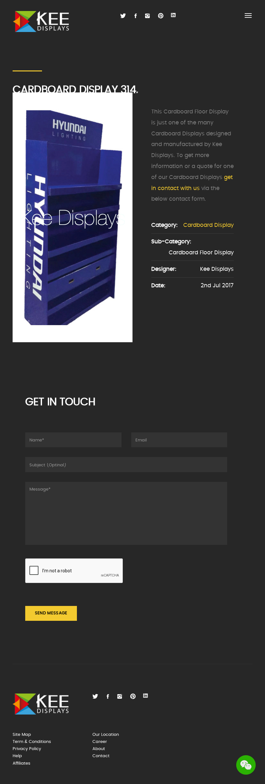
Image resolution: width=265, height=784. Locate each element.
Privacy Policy (27, 749)
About (98, 749)
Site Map (22, 735)
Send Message (51, 613)
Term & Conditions (32, 742)
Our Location (105, 735)
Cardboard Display (208, 225)
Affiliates (21, 763)
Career (99, 742)
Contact (101, 756)
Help (17, 756)
